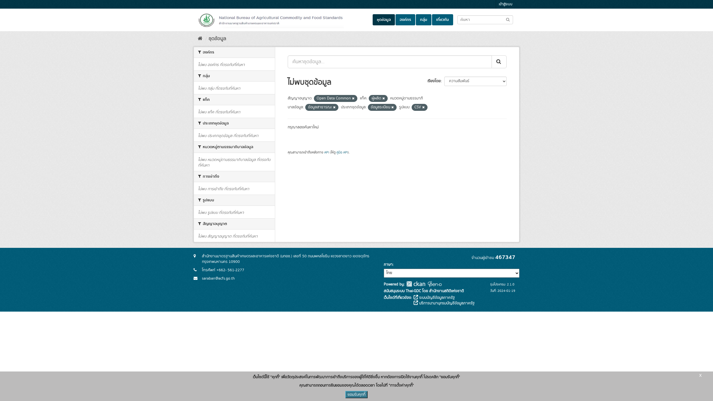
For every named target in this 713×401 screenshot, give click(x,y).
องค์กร (405, 20)
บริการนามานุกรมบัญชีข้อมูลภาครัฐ (446, 303)
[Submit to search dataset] (508, 19)
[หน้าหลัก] (200, 38)
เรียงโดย (434, 81)
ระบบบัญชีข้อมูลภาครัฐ (436, 297)
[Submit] (499, 61)
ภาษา (388, 264)
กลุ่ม (423, 20)
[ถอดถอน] (353, 98)
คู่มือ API (342, 152)
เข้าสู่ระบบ (505, 4)
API (326, 152)
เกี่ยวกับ (442, 20)
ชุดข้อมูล (384, 20)
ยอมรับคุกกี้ (356, 394)
